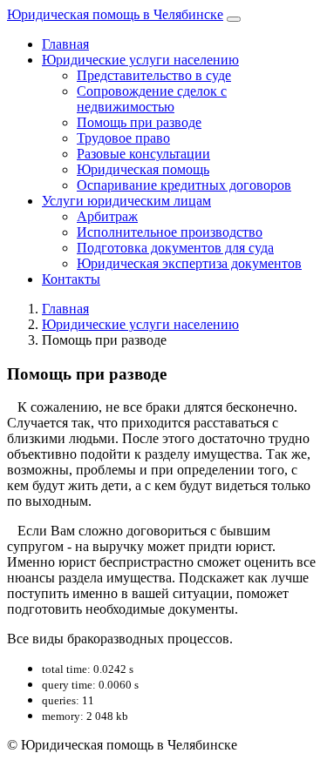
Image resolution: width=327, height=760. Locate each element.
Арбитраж (107, 216)
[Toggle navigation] (234, 19)
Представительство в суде (154, 75)
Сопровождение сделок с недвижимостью (152, 99)
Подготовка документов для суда (175, 247)
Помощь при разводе (139, 122)
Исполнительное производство (169, 232)
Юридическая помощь (143, 169)
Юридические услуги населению (140, 59)
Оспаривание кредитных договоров (184, 185)
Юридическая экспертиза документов (189, 263)
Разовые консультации (143, 153)
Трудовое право (123, 138)
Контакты (71, 279)
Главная (65, 44)
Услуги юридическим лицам (126, 200)
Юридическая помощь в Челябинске (115, 14)
